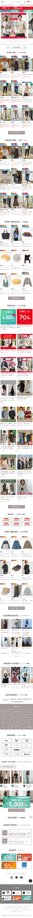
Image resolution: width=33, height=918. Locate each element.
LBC (12, 5)
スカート (18, 722)
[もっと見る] (16, 810)
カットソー (18, 717)
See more (16, 656)
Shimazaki (29, 786)
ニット (7, 717)
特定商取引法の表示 (16, 911)
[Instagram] (11, 877)
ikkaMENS (22, 5)
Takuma (5, 786)
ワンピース (29, 711)
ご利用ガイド (18, 909)
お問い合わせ (26, 909)
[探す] (30, 2)
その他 (29, 727)
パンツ (7, 722)
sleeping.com (5, 5)
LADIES (16, 707)
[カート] (27, 2)
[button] (2, 27)
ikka (4, 785)
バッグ (29, 722)
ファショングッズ (17, 727)
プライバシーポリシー (9, 909)
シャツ (29, 717)
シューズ (7, 727)
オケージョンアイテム (6, 712)
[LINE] (16, 877)
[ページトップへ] (30, 881)
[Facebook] (21, 877)
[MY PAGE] (24, 2)
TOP (16, 5)
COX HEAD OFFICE (29, 785)
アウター (18, 711)
